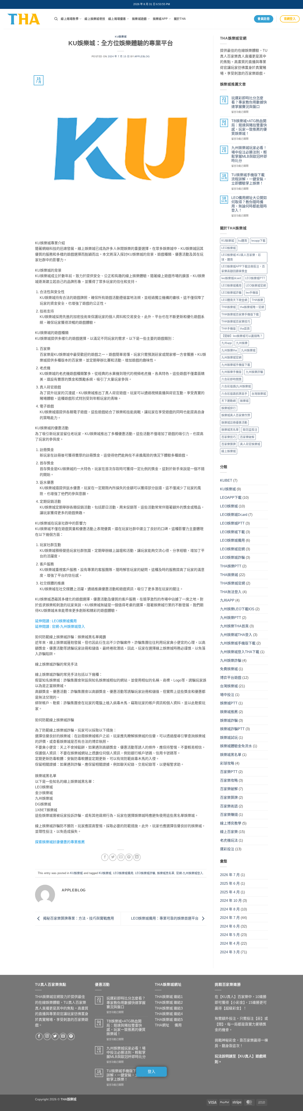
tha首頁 (245, 328)
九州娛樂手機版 (231, 372)
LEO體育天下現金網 (234, 300)
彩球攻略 (227, 763)
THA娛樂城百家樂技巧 (235, 321)
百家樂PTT (229, 772)
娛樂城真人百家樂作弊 (235, 415)
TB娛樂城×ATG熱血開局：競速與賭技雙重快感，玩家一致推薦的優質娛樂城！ (249, 127)
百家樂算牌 (228, 444)
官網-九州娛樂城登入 (68, 626)
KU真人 (246, 1056)
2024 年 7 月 (230, 918)
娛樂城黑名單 (165, 873)
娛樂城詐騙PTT (232, 729)
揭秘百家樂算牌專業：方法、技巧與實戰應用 (78, 918)
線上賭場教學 (70, 18)
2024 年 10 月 (231, 900)
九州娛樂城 (248, 350)
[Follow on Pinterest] (71, 1036)
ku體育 (242, 240)
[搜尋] (56, 19)
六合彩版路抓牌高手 (234, 393)
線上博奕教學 (230, 823)
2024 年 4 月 (230, 943)
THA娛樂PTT (230, 566)
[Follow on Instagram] (47, 1036)
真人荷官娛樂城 (250, 444)
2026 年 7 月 (230, 875)
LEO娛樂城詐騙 (145, 873)
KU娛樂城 (120, 36)
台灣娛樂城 (259, 393)
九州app (226, 343)
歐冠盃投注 (250, 429)
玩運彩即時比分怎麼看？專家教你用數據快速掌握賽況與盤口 (249, 102)
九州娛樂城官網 (231, 357)
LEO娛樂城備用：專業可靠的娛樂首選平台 (165, 918)
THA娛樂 (257, 300)
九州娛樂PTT (230, 618)
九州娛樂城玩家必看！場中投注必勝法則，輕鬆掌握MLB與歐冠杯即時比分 (249, 154)
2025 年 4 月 (230, 892)
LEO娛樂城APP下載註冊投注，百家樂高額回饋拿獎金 (243, 268)
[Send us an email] (63, 1036)
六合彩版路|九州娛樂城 (236, 386)
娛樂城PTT (229, 703)
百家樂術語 (229, 806)
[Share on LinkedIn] (137, 857)
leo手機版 (252, 292)
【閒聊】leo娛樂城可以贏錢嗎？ (242, 336)
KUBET (226, 480)
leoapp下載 (258, 240)
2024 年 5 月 (230, 935)
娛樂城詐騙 (229, 720)
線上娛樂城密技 (95, 18)
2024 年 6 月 (230, 926)
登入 (151, 1071)
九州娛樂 (242, 343)
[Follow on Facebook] (39, 1036)
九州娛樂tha (229, 350)
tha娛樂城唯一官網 (252, 307)
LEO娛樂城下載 (232, 532)
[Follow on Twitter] (55, 1036)
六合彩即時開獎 (231, 379)
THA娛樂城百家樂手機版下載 (240, 314)
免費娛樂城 (229, 669)
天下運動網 (228, 400)
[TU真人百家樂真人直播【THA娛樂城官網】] (25, 19)
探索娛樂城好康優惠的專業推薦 (60, 842)
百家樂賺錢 (229, 815)
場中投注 (227, 695)
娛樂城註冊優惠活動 (234, 422)
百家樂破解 (247, 437)
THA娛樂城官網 (232, 583)
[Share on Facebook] (104, 857)
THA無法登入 (231, 592)
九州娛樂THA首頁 (234, 626)
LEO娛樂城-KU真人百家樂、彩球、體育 (241, 257)
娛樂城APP (160, 18)
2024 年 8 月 (230, 909)
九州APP (227, 600)
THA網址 (162, 1025)
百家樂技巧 (228, 437)
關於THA (180, 18)
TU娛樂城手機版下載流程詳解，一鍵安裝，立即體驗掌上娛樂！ (249, 179)
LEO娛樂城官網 (256, 285)
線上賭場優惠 (117, 18)
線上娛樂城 (228, 451)
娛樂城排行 (228, 408)
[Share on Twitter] (112, 857)
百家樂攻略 (229, 780)
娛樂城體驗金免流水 (236, 746)
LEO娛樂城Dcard (233, 515)
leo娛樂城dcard (231, 278)
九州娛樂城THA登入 (236, 635)
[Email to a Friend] (121, 857)
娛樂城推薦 (229, 712)
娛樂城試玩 (229, 737)
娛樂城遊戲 (139, 18)
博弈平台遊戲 (230, 678)
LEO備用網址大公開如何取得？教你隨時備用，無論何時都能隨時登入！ (249, 204)
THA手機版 (228, 328)
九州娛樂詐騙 (254, 372)
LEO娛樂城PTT (255, 278)
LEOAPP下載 (231, 497)
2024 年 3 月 (230, 952)
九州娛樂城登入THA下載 (239, 652)
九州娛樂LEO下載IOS (237, 609)
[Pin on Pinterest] (129, 857)
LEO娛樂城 (228, 248)
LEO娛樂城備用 (64, 621)
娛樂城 (244, 400)
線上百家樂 (229, 832)
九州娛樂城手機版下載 (235, 364)
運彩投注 (227, 849)
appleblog (142, 56)
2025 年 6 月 (230, 883)
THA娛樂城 (228, 307)
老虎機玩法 (229, 840)
